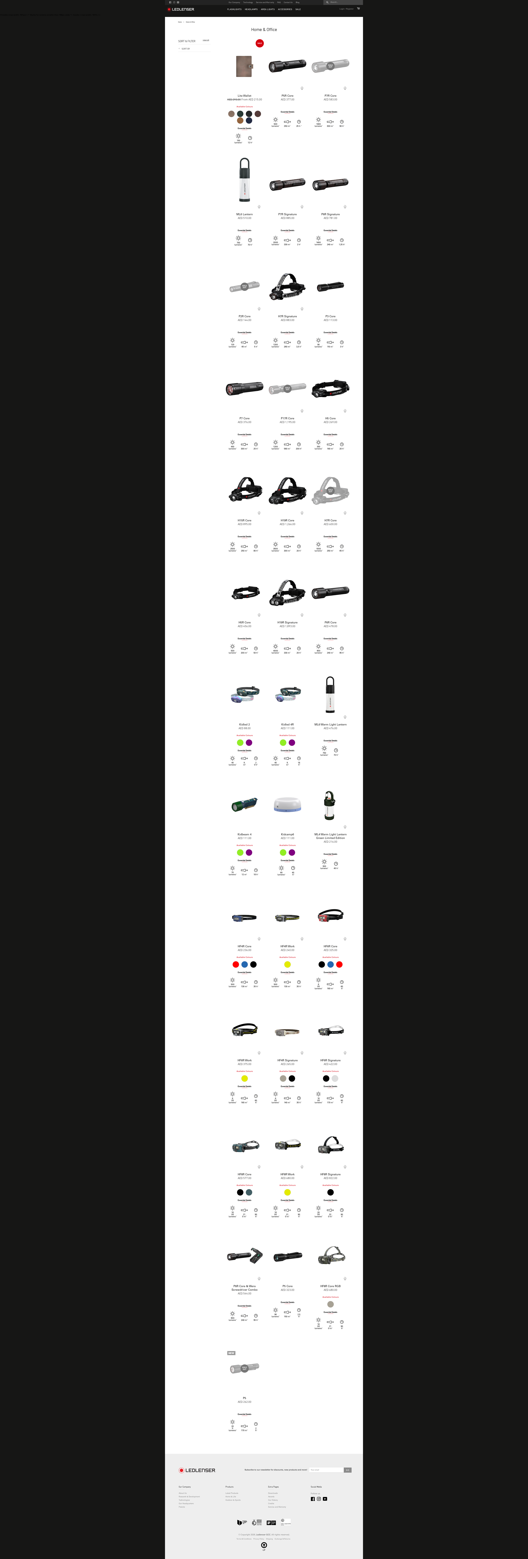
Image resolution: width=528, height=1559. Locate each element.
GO (347, 1470)
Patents (182, 1507)
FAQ (279, 3)
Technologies (184, 1500)
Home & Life (231, 1497)
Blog (297, 3)
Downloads (273, 1493)
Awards (271, 1497)
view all (206, 40)
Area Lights (268, 9)
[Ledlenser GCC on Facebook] (170, 3)
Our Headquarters (186, 1504)
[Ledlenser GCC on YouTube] (178, 3)
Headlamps (251, 9)
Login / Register (346, 9)
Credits (271, 1504)
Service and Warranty (265, 3)
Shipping (269, 1539)
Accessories (285, 9)
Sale (298, 9)
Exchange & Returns (282, 1539)
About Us (183, 1493)
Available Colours (245, 107)
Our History (273, 1500)
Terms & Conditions (244, 1539)
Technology (248, 3)
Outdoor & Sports (233, 1500)
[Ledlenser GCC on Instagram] (174, 3)
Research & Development (189, 1497)
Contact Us (288, 3)
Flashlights (234, 9)
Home (180, 22)
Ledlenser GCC (263, 1535)
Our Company (234, 3)
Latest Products (232, 1493)
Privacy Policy (258, 1539)
